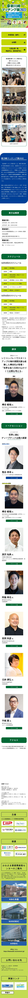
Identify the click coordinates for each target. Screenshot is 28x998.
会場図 (14, 42)
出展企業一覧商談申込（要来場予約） (14, 50)
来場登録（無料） (14, 35)
